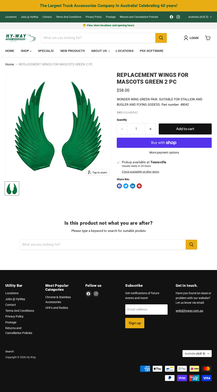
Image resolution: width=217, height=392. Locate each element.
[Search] (161, 38)
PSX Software (152, 51)
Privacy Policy (94, 16)
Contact (47, 16)
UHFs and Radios (56, 307)
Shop (25, 51)
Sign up (135, 323)
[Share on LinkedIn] (132, 185)
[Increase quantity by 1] (150, 128)
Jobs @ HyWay (29, 16)
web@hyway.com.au (189, 310)
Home (9, 51)
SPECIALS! (46, 51)
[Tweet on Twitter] (125, 185)
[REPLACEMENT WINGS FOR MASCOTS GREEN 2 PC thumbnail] (12, 188)
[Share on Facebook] (119, 185)
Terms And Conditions (68, 16)
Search (9, 351)
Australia (198, 16)
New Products (72, 51)
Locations (11, 16)
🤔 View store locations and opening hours (108, 25)
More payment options (164, 152)
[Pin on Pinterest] (139, 185)
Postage (110, 16)
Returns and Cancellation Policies (139, 16)
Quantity (122, 119)
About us (99, 51)
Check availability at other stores (140, 171)
